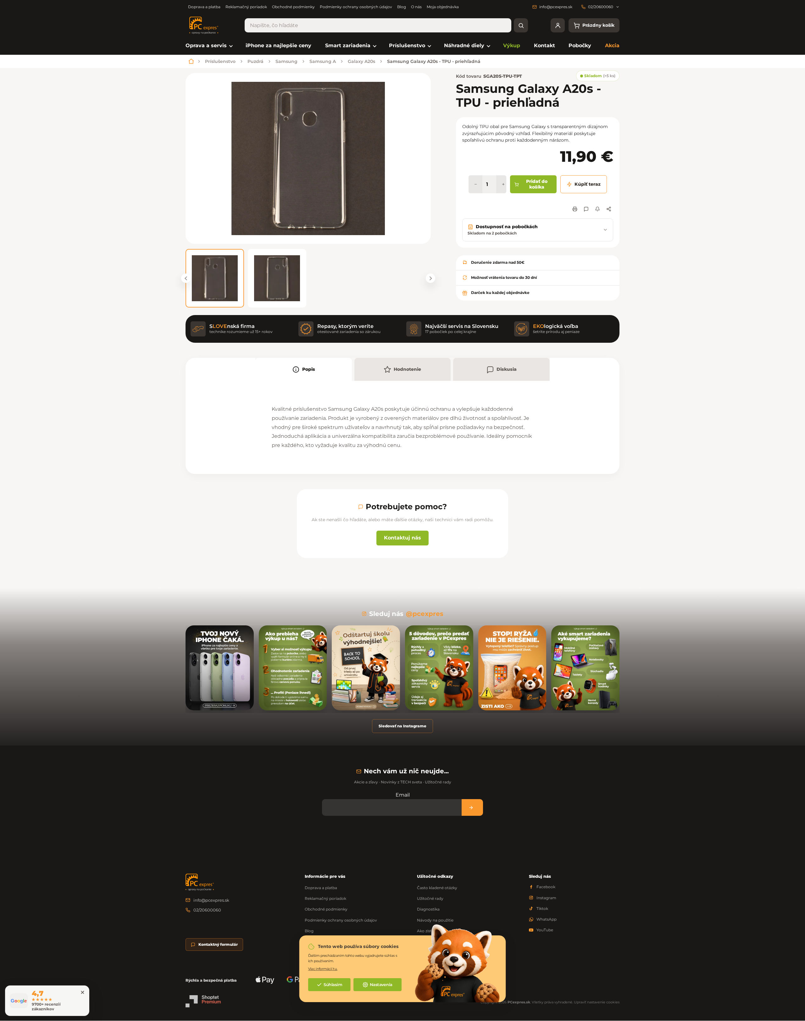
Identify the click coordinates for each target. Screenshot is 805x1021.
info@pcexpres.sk (211, 900)
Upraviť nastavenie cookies (596, 1002)
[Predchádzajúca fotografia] (186, 278)
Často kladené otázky (437, 887)
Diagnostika (428, 909)
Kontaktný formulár (218, 944)
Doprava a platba (204, 6)
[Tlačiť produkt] (574, 209)
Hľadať (521, 25)
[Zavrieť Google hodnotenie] (82, 992)
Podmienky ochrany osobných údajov (356, 6)
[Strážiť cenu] (597, 209)
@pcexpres (424, 614)
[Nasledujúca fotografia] (430, 278)
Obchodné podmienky (293, 6)
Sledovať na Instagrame (402, 726)
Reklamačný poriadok (246, 6)
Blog (401, 6)
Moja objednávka (443, 6)
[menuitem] (209, 46)
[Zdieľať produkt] (608, 209)
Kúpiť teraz (588, 184)
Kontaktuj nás (402, 538)
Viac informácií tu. (322, 969)
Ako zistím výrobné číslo (440, 930)
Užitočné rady (430, 898)
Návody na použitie (435, 920)
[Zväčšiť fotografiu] (308, 158)
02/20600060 (207, 909)
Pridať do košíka (536, 184)
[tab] (303, 369)
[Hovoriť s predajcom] (586, 209)
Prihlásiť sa (472, 807)
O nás (416, 6)
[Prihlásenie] (558, 25)
